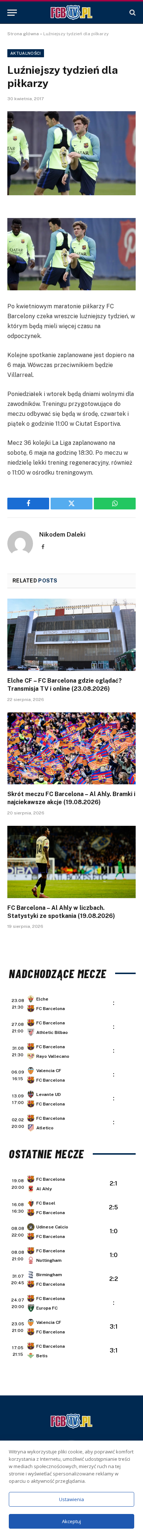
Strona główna (23, 33)
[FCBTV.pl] (71, 12)
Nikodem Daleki (62, 534)
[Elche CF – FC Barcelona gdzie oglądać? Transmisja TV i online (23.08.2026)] (71, 635)
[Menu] (12, 12)
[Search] (132, 12)
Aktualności (25, 53)
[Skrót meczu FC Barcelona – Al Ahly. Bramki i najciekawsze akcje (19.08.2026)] (71, 748)
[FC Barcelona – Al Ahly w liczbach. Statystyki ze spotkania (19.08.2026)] (71, 862)
